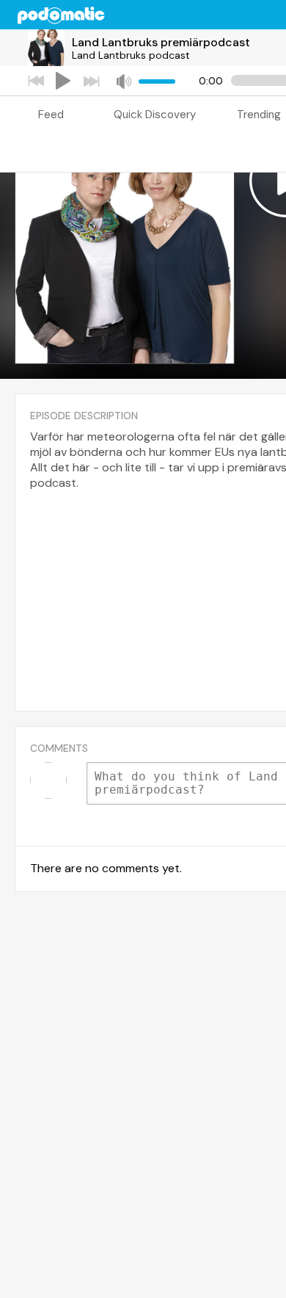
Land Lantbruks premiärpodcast (161, 42)
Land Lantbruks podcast (131, 55)
